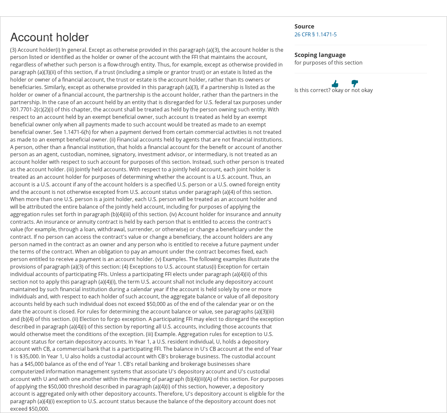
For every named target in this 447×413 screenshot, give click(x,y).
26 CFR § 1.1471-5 (316, 34)
